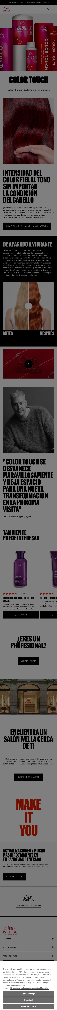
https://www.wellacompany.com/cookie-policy (29, 988)
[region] (28, 985)
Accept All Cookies (28, 1006)
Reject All (28, 1000)
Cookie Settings (28, 994)
